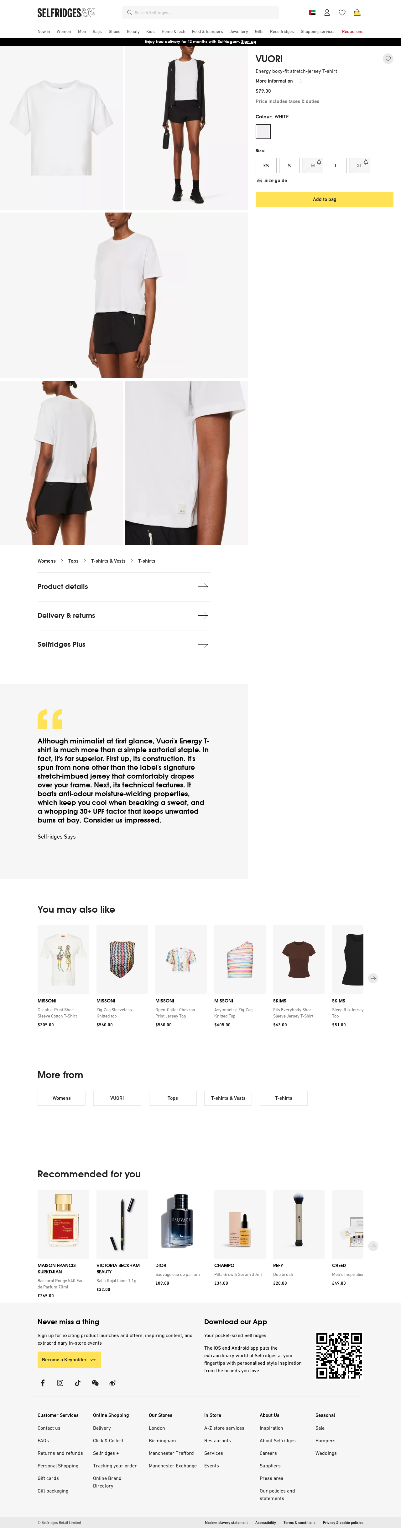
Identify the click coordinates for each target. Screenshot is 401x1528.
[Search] (130, 12)
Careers (268, 1453)
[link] (62, 1013)
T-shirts (146, 561)
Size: (261, 151)
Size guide (275, 180)
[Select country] (312, 12)
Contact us (49, 1428)
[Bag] (357, 12)
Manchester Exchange (173, 1465)
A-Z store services (224, 1428)
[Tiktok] (78, 1387)
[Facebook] (43, 1387)
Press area (271, 1478)
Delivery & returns (66, 615)
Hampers (325, 1440)
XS (266, 165)
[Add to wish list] (388, 58)
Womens (47, 561)
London (157, 1428)
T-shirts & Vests (108, 561)
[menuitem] (44, 31)
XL (359, 165)
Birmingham (162, 1440)
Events (211, 1465)
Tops (73, 561)
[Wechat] (95, 1387)
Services (213, 1453)
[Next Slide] (373, 979)
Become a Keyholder (64, 1360)
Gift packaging (53, 1490)
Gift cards (48, 1478)
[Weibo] (113, 1387)
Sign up (248, 41)
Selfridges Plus (62, 644)
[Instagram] (60, 1387)
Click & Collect (108, 1440)
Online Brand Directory (107, 1481)
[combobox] (205, 12)
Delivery (102, 1428)
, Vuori (163, 741)
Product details (63, 586)
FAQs (43, 1440)
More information (274, 81)
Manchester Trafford (171, 1453)
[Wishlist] (342, 12)
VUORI (269, 59)
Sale (320, 1428)
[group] (200, 978)
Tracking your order (115, 1465)
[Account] (327, 12)
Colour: (272, 117)
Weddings (326, 1453)
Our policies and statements (277, 1494)
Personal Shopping (58, 1465)
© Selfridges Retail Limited (59, 1522)
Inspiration (271, 1428)
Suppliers (270, 1465)
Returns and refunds (60, 1453)
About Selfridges (278, 1440)
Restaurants (217, 1440)
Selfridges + (106, 1453)
